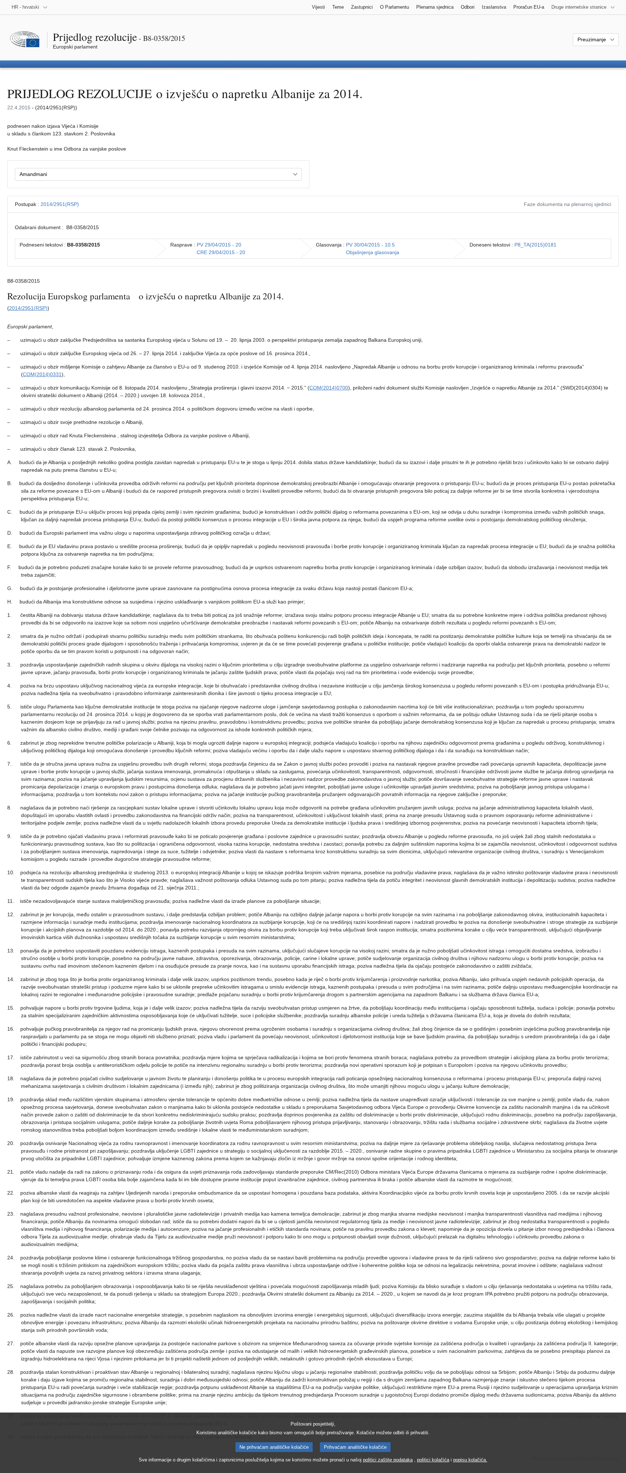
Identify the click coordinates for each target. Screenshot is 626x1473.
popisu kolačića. (470, 1460)
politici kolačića (433, 1460)
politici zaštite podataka (388, 1460)
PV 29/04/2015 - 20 (219, 245)
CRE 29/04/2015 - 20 (221, 252)
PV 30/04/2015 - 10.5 (370, 245)
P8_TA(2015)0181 (535, 245)
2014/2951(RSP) (60, 204)
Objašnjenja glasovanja (372, 252)
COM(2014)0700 (328, 388)
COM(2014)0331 (42, 374)
